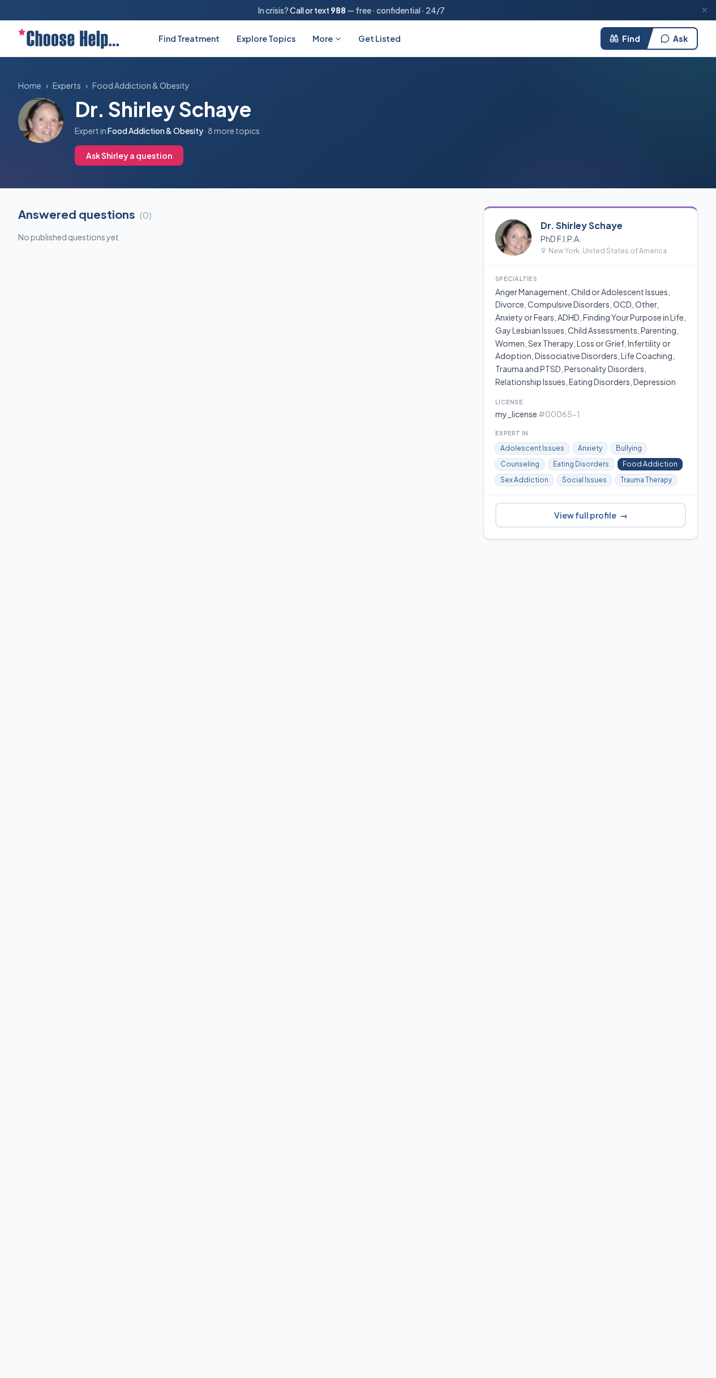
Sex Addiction (524, 480)
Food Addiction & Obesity (141, 85)
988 (338, 10)
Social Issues (584, 480)
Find (631, 38)
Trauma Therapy (646, 480)
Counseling (519, 464)
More (322, 38)
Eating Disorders (581, 464)
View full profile (591, 515)
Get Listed (379, 38)
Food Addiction (650, 464)
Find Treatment (189, 38)
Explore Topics (266, 38)
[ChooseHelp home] (68, 38)
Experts (67, 85)
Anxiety (590, 448)
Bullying (629, 448)
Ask (680, 38)
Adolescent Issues (532, 448)
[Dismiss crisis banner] (705, 10)
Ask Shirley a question (129, 155)
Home (29, 85)
